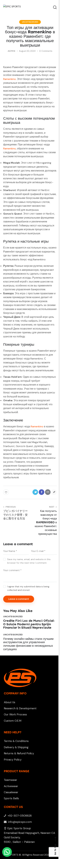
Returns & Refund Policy (19, 753)
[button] (7, 852)
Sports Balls (11, 798)
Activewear (11, 786)
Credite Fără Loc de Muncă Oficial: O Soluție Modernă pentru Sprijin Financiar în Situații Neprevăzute (29, 624)
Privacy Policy (12, 759)
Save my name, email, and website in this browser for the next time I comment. (29, 561)
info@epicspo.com (19, 822)
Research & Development (20, 708)
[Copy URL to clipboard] (54, 492)
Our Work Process (15, 714)
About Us (9, 702)
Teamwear (10, 780)
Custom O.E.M (12, 720)
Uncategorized (30, 22)
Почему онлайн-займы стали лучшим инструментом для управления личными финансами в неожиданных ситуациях (28, 644)
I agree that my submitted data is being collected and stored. (28, 588)
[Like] (6, 492)
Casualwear (11, 792)
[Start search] (55, 7)
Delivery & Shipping (16, 747)
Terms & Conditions (16, 741)
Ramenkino (9, 79)
